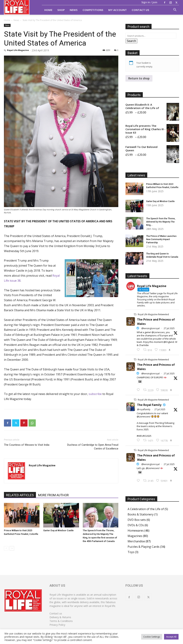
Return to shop (139, 78)
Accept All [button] (171, 636)
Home (48, 10)
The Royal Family (149, 405)
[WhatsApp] (32, 423)
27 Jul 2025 (169, 328)
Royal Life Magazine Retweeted (153, 314)
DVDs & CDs (136, 525)
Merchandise (136, 541)
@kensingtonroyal (150, 328)
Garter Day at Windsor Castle (58, 530)
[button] (174, 10)
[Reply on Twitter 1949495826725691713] (139, 480)
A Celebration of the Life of (146, 509)
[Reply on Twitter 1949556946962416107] (139, 349)
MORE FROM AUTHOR (53, 495)
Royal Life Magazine (18, 50)
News (74, 10)
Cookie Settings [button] (151, 636)
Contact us (56, 613)
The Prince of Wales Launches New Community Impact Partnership (161, 239)
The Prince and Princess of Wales (156, 322)
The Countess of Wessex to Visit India (26, 444)
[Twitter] (176, 2)
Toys (131, 552)
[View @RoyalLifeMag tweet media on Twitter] (140, 381)
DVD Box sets (137, 520)
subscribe (95, 394)
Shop (61, 10)
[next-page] (12, 548)
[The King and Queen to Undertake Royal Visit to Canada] (134, 258)
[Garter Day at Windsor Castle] (61, 515)
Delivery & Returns (60, 617)
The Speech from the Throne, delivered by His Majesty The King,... (160, 221)
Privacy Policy (57, 624)
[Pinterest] (24, 423)
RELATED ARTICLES (20, 495)
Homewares (136, 530)
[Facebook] (164, 2)
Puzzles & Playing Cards (143, 547)
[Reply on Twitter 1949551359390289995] (139, 440)
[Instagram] (170, 2)
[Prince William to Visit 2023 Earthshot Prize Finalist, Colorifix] (21, 515)
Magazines (135, 536)
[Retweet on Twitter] (135, 314)
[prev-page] (6, 548)
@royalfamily (143, 409)
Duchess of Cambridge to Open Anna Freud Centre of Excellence (92, 446)
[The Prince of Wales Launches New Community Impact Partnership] (134, 241)
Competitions (93, 10)
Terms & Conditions (61, 621)
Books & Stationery (141, 514)
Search (131, 41)
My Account (117, 10)
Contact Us (140, 10)
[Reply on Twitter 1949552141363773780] (139, 390)
